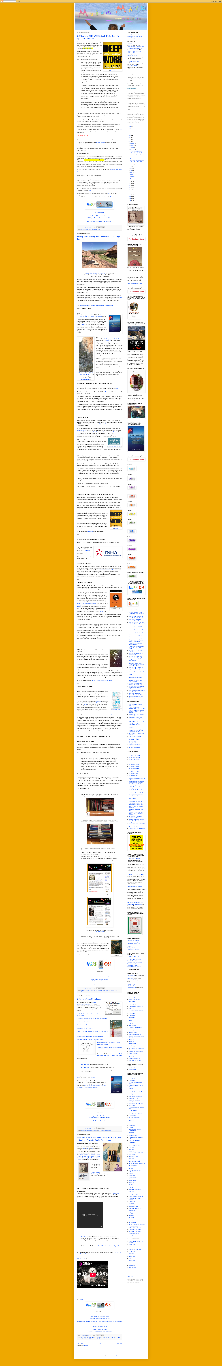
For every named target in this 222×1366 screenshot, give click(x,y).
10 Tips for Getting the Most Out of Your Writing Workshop (136, 738)
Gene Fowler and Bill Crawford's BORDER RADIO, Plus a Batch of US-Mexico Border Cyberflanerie (99, 1138)
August (132, 164)
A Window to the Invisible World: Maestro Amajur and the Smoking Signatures (136, 813)
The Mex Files (132, 1056)
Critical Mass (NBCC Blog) (134, 1100)
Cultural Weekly (132, 1101)
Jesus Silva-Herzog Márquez (135, 1034)
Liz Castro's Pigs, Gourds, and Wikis (136, 1160)
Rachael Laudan (132, 1023)
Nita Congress (132, 1175)
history (112, 1337)
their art (101, 611)
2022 (130, 128)
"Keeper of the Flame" (107, 1249)
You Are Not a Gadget (107, 714)
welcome (93, 955)
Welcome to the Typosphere (133, 949)
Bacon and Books (132, 1090)
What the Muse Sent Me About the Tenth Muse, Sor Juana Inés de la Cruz (137, 790)
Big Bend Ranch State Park (84, 374)
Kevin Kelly (131, 1147)
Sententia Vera (132, 1210)
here (109, 193)
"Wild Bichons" (81, 1258)
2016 (130, 141)
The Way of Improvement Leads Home (137, 1224)
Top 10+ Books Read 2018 (134, 754)
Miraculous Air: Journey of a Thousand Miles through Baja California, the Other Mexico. (91, 1086)
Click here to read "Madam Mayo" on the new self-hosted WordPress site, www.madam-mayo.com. (135, 36)
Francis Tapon (132, 1124)
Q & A (109, 1130)
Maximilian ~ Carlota (133, 1032)
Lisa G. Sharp (132, 1158)
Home (100, 1343)
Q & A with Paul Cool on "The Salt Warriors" (136, 651)
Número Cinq (131, 1178)
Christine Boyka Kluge (133, 1098)
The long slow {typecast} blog (133, 943)
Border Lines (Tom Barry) (134, 999)
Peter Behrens (132, 1182)
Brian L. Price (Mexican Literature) (136, 1029)
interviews (83, 324)
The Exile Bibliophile (132, 980)
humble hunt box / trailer (112, 569)
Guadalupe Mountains (106, 1337)
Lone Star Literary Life (132, 960)
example (84, 860)
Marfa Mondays (101, 1130)
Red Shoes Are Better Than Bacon (136, 1010)
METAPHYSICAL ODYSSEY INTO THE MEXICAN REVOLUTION (135, 47)
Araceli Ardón (132, 1013)
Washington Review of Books (135, 1231)
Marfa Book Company (95, 432)
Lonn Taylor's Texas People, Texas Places (136, 809)
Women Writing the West (134, 1233)
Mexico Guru (131, 1039)
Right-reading (131, 1203)
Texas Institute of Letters (132, 965)
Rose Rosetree (132, 1265)
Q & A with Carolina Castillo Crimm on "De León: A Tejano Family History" (136, 647)
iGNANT (131, 1127)
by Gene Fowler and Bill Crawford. (89, 1157)
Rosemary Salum (132, 1046)
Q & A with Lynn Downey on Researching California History (135, 620)
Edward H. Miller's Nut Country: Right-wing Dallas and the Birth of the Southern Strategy (136, 797)
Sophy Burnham (132, 1267)
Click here (130, 1276)
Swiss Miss (131, 1220)
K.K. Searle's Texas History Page (134, 959)
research (86, 613)
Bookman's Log (131, 975)
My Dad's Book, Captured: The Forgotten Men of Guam (135, 817)
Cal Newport (83, 229)
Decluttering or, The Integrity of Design (135, 745)
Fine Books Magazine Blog (134, 983)
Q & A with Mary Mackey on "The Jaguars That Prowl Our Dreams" (136, 617)
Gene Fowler (99, 1337)
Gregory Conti (132, 1125)
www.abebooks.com (82, 430)
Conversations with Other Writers (109, 1057)
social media (97, 229)
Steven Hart (131, 1217)
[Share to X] (100, 227)
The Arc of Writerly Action (134, 747)
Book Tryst (130, 978)
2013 (130, 185)
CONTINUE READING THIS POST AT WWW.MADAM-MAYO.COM (96, 305)
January (132, 178)
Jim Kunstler (131, 1134)
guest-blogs (97, 702)
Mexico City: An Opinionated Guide (136, 1036)
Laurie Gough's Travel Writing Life (136, 1152)
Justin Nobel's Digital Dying (134, 1140)
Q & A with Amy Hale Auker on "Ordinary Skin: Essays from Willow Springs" (136, 613)
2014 (130, 183)
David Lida (131, 1022)
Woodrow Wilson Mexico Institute (136, 1055)
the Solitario (90, 373)
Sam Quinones (132, 1045)
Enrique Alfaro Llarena (133, 1004)
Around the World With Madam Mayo (137, 828)
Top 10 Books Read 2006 (134, 775)
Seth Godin (131, 1213)
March (131, 174)
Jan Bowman (131, 1132)
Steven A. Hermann (133, 1269)
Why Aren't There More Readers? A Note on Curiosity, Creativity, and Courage (136, 821)
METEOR (130, 43)
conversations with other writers (87, 1130)
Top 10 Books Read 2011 (134, 766)
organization (80, 991)
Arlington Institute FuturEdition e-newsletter (136, 1242)
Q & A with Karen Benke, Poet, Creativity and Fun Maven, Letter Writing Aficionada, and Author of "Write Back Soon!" (136, 658)
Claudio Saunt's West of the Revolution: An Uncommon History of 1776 (137, 778)
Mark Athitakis (132, 1167)
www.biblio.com (81, 452)
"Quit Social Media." (88, 48)
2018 (130, 137)
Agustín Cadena (132, 1015)
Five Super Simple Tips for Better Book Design (136, 806)
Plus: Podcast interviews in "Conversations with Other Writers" (136, 694)
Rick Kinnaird (132, 1201)
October (132, 147)
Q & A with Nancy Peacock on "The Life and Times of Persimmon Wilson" (137, 630)
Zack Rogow (131, 1235)
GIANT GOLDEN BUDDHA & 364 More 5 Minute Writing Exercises (135, 903)
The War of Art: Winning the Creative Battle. (101, 680)
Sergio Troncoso (132, 1212)
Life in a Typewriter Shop (132, 942)
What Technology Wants (116, 667)
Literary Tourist (131, 984)
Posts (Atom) (85, 1345)
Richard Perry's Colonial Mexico (135, 1027)
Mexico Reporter (132, 1043)
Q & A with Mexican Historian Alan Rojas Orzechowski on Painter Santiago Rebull (136, 687)
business (79, 613)
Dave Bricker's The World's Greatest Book (136, 1107)
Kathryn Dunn (132, 1144)
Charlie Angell (82, 373)
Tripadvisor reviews (85, 379)
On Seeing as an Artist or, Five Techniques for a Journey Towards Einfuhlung (136, 719)
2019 (130, 135)
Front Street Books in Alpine (109, 432)
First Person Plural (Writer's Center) (136, 1122)
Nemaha (130, 1258)
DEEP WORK (112, 70)
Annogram (131, 1088)
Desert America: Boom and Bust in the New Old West (137, 824)
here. (121, 129)
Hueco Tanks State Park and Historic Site (96, 273)
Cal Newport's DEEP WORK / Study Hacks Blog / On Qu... (136, 152)
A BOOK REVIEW (99, 932)
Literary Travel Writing (133, 742)
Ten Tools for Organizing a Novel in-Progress (99, 976)
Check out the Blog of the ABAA (114, 446)
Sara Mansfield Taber (133, 1206)
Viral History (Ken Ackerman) (135, 1229)
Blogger (116, 1355)
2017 (130, 139)
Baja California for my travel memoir (86, 316)
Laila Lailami (131, 1149)
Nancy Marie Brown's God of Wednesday (135, 1171)
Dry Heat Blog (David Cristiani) (135, 1113)
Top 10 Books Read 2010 (134, 768)
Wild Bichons (99, 1338)
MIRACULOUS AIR (132, 55)
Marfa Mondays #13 (85, 1067)
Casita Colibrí (131, 1008)
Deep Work (88, 229)
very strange (87, 666)
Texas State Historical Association (134, 966)
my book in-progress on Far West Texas (112, 339)
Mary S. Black (132, 1168)
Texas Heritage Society (132, 963)
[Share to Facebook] (102, 227)
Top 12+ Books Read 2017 (134, 755)
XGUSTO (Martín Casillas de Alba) (136, 1006)
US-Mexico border (93, 1338)
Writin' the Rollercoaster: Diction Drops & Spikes (135, 704)
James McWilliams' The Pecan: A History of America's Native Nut (136, 800)
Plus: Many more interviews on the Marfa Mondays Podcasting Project (136, 697)
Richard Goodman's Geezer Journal (136, 1196)
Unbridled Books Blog (133, 1226)
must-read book (88, 42)
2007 (130, 198)
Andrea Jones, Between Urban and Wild (136, 1086)
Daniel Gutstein (132, 1105)
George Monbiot (132, 1069)
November (132, 145)
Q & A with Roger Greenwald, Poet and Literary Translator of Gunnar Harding (136, 673)
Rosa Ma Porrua (132, 996)
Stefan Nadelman (85, 1338)
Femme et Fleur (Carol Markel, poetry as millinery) (136, 1119)
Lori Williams (131, 1253)
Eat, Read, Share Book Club (134, 1117)
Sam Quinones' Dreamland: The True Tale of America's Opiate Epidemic (136, 793)
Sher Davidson (132, 1003)
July (131, 166)
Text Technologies (132, 987)
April (131, 172)
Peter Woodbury (132, 1260)
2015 (130, 181)
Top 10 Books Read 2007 (134, 773)
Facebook (93, 229)
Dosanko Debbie (132, 1067)
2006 (130, 200)
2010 (130, 192)
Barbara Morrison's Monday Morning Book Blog (136, 1092)
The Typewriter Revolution (132, 947)
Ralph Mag (131, 1262)
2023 (130, 126)
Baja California (84, 990)
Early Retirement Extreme (134, 1246)
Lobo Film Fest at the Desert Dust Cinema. (89, 1257)
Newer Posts (80, 1343)
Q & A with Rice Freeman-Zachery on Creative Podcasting (137, 691)
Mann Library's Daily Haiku (134, 1161)
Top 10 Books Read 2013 (134, 763)
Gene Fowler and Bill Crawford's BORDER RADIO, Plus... (137, 160)
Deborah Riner (132, 1030)
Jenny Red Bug (132, 1012)
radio (81, 1338)
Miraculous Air (115, 332)
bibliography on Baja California (98, 424)
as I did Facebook (100, 142)
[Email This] (97, 227)
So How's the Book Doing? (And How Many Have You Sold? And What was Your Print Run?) (136, 730)
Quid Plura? (131, 1191)
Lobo (115, 1337)
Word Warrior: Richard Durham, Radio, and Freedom (99, 1331)
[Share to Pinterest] (104, 227)
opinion (96, 613)
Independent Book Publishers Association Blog (135, 1129)
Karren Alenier (132, 1142)
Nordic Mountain (132, 1177)
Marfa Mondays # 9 (85, 1064)
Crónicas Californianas (133, 997)
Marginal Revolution (133, 1165)
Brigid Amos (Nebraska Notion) (135, 1096)
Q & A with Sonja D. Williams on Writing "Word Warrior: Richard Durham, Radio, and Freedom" (136, 669)
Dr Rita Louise (132, 1244)
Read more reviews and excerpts (135, 283)
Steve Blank (131, 1215)
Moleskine (108, 340)
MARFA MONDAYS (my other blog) (137, 1163)
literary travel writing (113, 990)
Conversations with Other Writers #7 (89, 1070)
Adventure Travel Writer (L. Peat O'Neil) (135, 1082)
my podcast (81, 605)
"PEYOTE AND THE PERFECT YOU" (99, 894)
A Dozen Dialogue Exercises (135, 736)
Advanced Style (132, 1080)
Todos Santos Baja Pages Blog (135, 1060)
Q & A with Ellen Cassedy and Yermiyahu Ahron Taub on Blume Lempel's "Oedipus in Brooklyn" (136, 640)
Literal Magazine (132, 1025)
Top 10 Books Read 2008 (134, 771)
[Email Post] (94, 227)
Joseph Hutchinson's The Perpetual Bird (136, 1138)
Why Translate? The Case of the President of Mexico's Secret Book (136, 803)
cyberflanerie (93, 1337)
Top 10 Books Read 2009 (134, 770)
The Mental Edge (132, 741)
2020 (130, 133)
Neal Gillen (131, 1173)
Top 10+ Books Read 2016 (134, 757)
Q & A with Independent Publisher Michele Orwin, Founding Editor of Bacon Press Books (136, 680)
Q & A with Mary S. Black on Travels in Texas (136, 636)
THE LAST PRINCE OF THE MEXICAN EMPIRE (134, 51)
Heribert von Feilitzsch (133, 1053)
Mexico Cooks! (132, 1037)
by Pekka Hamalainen (99, 221)
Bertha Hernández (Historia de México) (135, 1019)
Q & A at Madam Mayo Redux (89, 999)
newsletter (79, 706)
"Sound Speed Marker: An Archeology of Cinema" (110, 1246)
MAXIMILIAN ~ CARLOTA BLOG (135, 874)
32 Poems (131, 1077)
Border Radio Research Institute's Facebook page (95, 1172)
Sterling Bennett (132, 1001)
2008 (130, 196)
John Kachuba (132, 1251)
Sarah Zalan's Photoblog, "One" (135, 1208)
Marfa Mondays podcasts (86, 1004)
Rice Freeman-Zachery (133, 1193)
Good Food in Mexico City (134, 1058)
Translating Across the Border (100, 1326)
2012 (130, 187)
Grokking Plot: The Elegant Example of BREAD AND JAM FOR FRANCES (136, 711)
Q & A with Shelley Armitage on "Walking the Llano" (135, 643)
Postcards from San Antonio (134, 1189)
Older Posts (119, 1343)
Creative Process (107, 195)
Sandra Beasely (132, 1204)
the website (107, 391)
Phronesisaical (132, 1186)
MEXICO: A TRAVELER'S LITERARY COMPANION (133, 60)
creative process (90, 990)
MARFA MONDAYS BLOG (133, 858)
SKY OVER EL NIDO (133, 65)
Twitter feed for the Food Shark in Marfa (86, 603)
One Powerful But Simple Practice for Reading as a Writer (136, 715)
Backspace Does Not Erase (133, 940)
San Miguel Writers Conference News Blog (136, 1049)
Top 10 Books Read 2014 (134, 761)
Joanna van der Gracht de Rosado (136, 1051)
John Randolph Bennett (133, 1135)
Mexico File (131, 1041)
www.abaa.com (107, 451)
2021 (130, 131)
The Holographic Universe (134, 826)
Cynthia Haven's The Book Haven (136, 1103)
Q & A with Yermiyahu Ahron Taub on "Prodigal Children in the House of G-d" (136, 624)
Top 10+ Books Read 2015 (134, 759)
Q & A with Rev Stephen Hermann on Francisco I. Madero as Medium (137, 676)
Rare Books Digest (132, 985)
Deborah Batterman (133, 1110)
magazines (98, 701)
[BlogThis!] (99, 227)
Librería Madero (85, 435)
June (131, 168)
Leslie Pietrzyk (132, 1154)
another (93, 860)
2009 (130, 194)
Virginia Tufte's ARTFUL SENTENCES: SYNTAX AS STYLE (137, 707)
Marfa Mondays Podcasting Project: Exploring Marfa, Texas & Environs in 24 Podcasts (99, 1055)
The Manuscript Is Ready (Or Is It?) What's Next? (136, 734)
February (132, 176)
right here (93, 1077)
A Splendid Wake (132, 1078)
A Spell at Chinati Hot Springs (100, 984)
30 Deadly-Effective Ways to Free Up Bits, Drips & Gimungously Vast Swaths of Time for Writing (136, 723)
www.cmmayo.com (131, 88)
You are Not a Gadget (116, 709)
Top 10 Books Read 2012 (134, 764)
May (131, 170)
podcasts (85, 704)
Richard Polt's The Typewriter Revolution (135, 1199)
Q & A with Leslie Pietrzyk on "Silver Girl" (136, 633)
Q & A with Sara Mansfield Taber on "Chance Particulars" (136, 627)
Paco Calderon (132, 1017)
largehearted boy (132, 1151)
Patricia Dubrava (132, 1180)
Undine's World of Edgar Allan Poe (136, 1227)
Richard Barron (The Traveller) (135, 1194)
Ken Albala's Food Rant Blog (135, 1145)
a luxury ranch (100, 569)
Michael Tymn (132, 1256)
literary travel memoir (104, 990)
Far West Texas (97, 990)
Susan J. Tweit (132, 1219)
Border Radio (83, 1337)
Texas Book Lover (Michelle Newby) (135, 962)
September (132, 149)
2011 (130, 189)
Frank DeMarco (132, 1248)
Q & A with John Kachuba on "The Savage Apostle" (136, 654)
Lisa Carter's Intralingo (133, 1156)
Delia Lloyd (131, 1112)
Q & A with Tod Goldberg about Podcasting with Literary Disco (135, 684)
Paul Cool (129, 958)
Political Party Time (133, 1187)
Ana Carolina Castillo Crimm (133, 956)
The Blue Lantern (132, 1222)
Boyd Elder (88, 1337)
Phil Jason (131, 1184)
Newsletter (80, 1299)
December (132, 143)
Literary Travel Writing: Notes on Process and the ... (137, 155)
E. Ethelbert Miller (132, 1115)
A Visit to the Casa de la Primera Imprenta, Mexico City (135, 787)
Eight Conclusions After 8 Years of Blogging (136, 726)
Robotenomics (132, 1263)
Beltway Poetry (132, 1094)
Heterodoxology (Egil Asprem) (135, 1249)
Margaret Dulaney (132, 1255)
